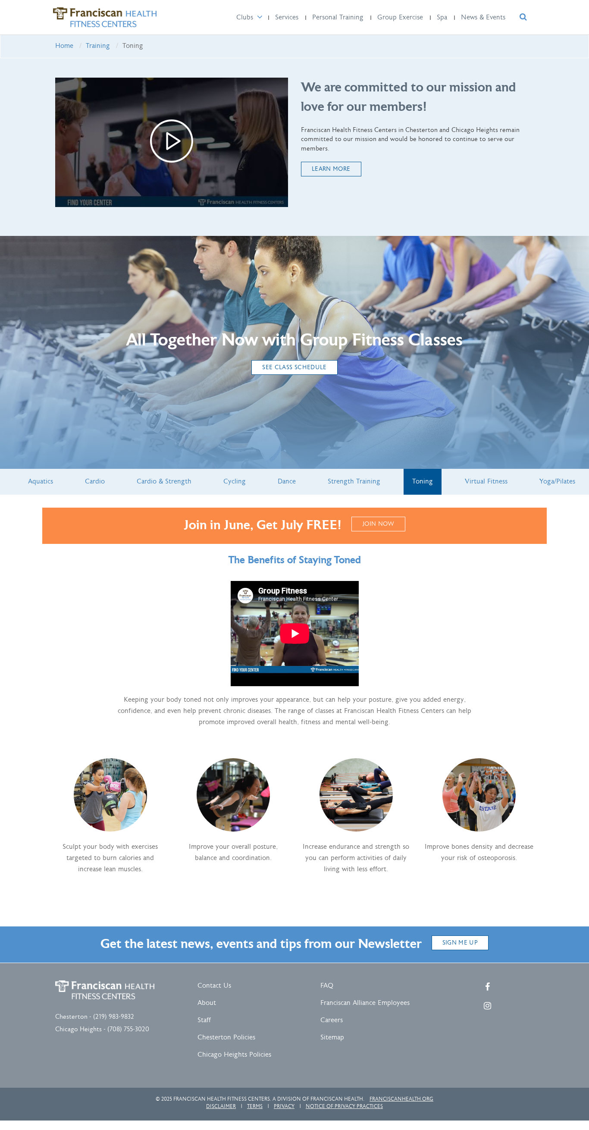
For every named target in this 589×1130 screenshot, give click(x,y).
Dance (287, 481)
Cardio (95, 481)
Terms (255, 1106)
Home (64, 46)
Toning (422, 481)
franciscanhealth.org (401, 1099)
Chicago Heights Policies (234, 1055)
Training (98, 46)
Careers (331, 1020)
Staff (204, 1020)
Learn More (331, 169)
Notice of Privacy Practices (344, 1106)
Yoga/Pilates (557, 481)
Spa (442, 17)
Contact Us (214, 986)
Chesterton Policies (226, 1037)
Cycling (234, 481)
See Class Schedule (294, 367)
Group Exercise (400, 17)
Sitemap (332, 1037)
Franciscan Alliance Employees (365, 1003)
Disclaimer (221, 1106)
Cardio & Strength (164, 481)
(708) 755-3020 (128, 1029)
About (206, 1003)
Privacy (284, 1106)
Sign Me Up (460, 942)
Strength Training (354, 481)
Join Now (378, 524)
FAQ (326, 986)
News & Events (483, 17)
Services (286, 17)
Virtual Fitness (486, 481)
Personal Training (337, 17)
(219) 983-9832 (113, 1016)
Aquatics (40, 481)
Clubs (244, 17)
